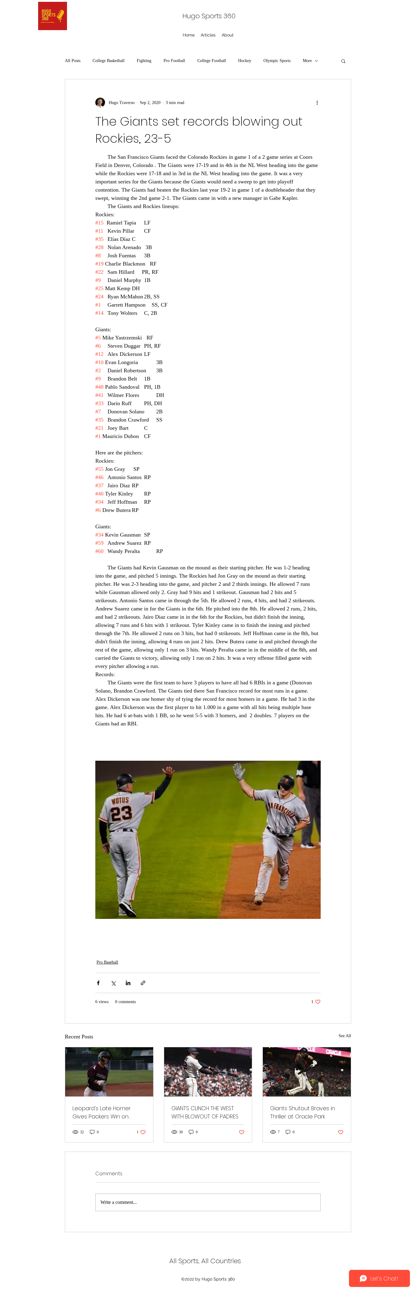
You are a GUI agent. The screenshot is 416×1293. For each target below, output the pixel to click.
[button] (343, 60)
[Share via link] (143, 983)
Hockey (244, 60)
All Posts (72, 60)
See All (345, 1036)
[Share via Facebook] (98, 983)
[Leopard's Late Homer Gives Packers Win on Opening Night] (109, 1072)
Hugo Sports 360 (208, 16)
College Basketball (109, 60)
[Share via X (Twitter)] (113, 983)
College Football (211, 60)
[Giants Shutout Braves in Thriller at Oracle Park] (307, 1072)
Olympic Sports (277, 60)
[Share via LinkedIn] (128, 983)
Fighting (144, 60)
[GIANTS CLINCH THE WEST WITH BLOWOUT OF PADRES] (208, 1072)
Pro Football (174, 60)
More (307, 60)
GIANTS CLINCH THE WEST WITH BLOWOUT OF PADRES (204, 1112)
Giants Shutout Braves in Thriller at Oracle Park (302, 1112)
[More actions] (317, 102)
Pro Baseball (107, 962)
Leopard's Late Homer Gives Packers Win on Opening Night (101, 1112)
